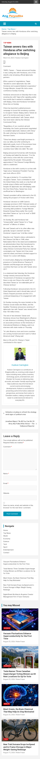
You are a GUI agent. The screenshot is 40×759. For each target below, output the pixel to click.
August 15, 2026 (9, 752)
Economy (6, 539)
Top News (7, 43)
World (5, 536)
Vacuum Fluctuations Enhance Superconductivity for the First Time (17, 636)
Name (6, 474)
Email (5, 483)
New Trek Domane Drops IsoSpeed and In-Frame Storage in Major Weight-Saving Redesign (18, 587)
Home (5, 530)
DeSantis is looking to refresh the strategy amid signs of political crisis (21, 413)
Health (6, 704)
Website (6, 493)
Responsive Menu (36, 2)
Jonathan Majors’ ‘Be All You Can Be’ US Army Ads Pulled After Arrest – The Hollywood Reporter (19, 423)
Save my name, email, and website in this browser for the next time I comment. (18, 506)
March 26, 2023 (8, 58)
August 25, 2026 (9, 641)
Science (6, 541)
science (7, 628)
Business (7, 666)
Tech (5, 544)
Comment (7, 447)
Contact (6, 553)
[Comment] (4, 62)
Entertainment (8, 550)
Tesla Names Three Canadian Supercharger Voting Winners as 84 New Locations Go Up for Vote (19, 571)
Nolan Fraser (20, 641)
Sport (5, 547)
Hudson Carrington (22, 58)
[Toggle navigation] (4, 23)
